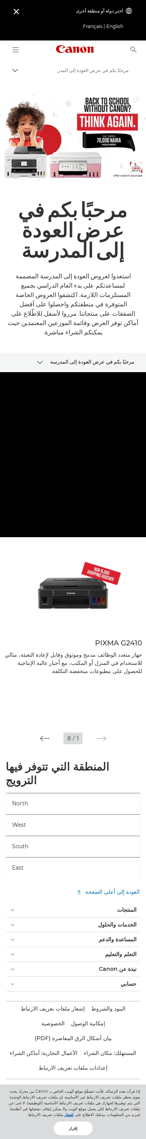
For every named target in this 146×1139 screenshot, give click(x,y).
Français (92, 26)
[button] (101, 738)
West (19, 824)
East (18, 867)
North (20, 803)
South (20, 846)
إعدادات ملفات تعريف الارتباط (73, 1067)
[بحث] (133, 50)
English (114, 26)
